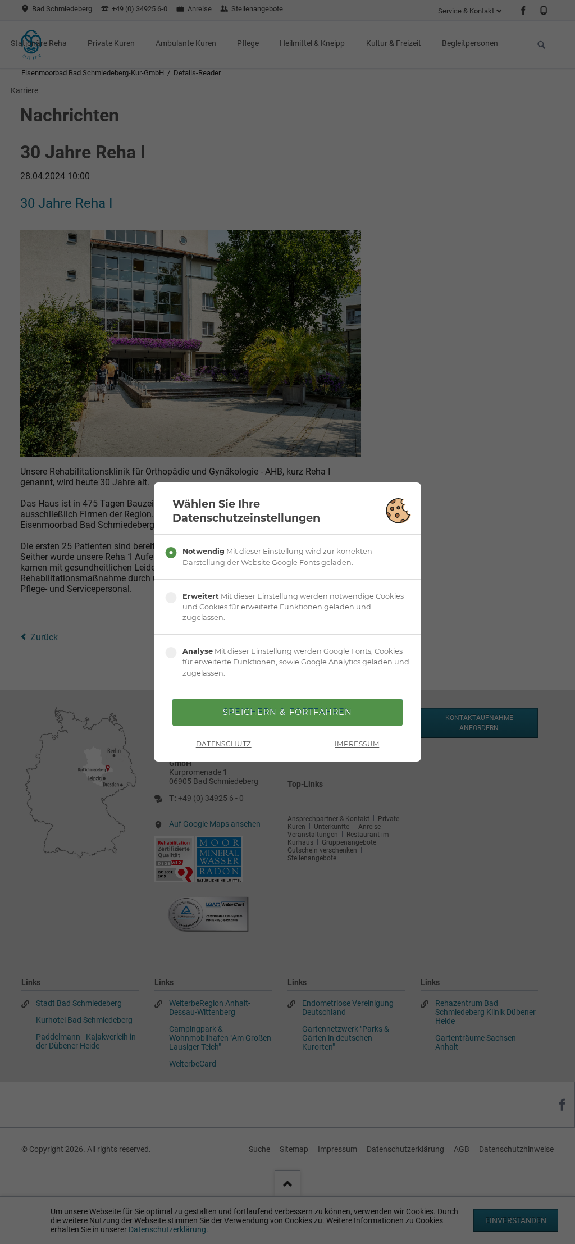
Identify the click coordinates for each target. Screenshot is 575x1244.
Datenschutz (224, 744)
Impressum (357, 744)
